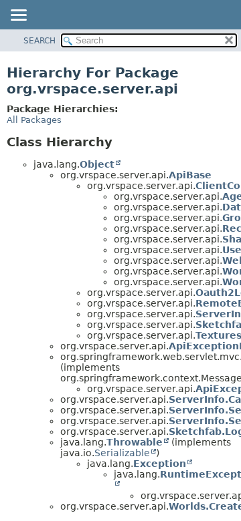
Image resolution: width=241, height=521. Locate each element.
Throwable (134, 442)
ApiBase (190, 175)
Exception (159, 463)
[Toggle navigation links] (18, 16)
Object (97, 164)
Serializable (122, 453)
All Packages (34, 120)
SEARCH (39, 40)
